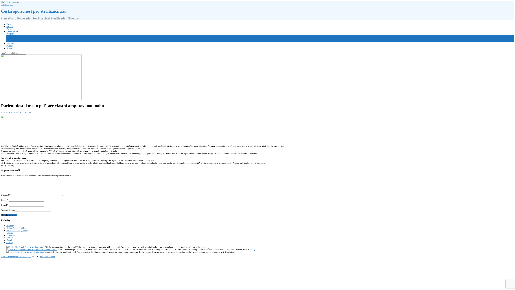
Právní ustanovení (47, 256)
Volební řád (17, 38)
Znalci (9, 240)
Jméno (4, 200)
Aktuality (10, 225)
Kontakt (9, 48)
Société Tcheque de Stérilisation (29, 252)
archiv (22, 228)
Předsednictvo (12, 31)
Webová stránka (8, 210)
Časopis (9, 233)
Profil (8, 29)
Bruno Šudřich (25, 112)
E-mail (4, 205)
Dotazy (9, 238)
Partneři (9, 46)
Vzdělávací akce (13, 230)
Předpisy (10, 34)
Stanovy (15, 36)
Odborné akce (12, 228)
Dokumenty (11, 235)
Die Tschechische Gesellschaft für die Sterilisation (36, 249)
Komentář (6, 195)
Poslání (9, 26)
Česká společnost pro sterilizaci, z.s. (33, 11)
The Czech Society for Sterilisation (30, 247)
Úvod (8, 24)
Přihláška (10, 43)
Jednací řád (16, 41)
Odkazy (9, 242)
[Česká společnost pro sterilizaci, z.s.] (12, 4)
